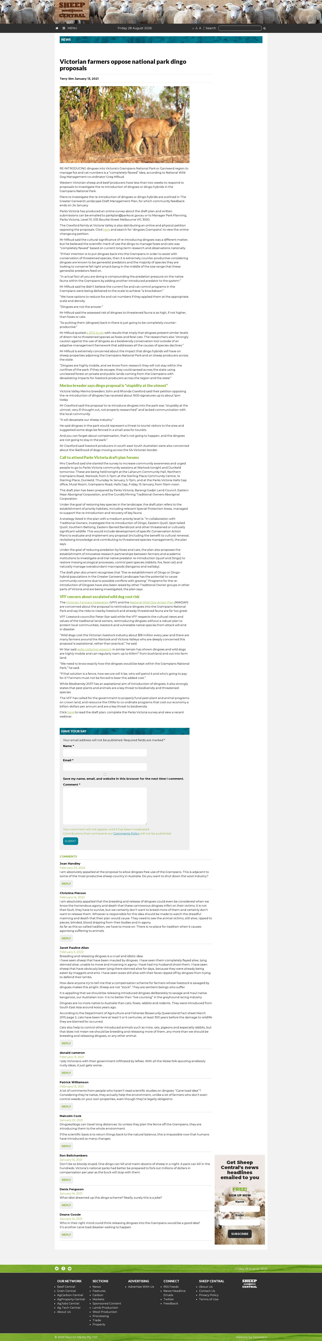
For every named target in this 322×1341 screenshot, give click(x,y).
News (97, 1286)
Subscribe (239, 1234)
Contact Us (207, 1291)
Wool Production (105, 1311)
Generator (260, 1337)
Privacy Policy (209, 1295)
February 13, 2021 (72, 1057)
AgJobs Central (68, 1303)
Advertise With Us (141, 1286)
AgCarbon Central (70, 1295)
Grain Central (66, 1291)
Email (68, 760)
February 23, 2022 (72, 867)
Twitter (169, 1299)
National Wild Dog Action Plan (152, 602)
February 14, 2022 (72, 897)
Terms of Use (209, 1299)
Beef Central (66, 1286)
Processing (101, 1316)
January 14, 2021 (71, 1159)
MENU (72, 28)
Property (99, 1324)
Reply (66, 883)
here (106, 229)
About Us (64, 1311)
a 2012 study (95, 332)
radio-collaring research (94, 649)
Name (68, 746)
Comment (71, 784)
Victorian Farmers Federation (87, 602)
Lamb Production (105, 1307)
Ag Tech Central (68, 1307)
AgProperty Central (71, 1299)
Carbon (98, 1295)
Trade (97, 1320)
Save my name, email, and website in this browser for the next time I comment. (123, 778)
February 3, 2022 (72, 952)
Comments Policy (127, 833)
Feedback (171, 1303)
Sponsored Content (107, 1303)
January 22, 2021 (71, 1120)
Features (99, 1291)
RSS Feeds (171, 1286)
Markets (98, 1299)
